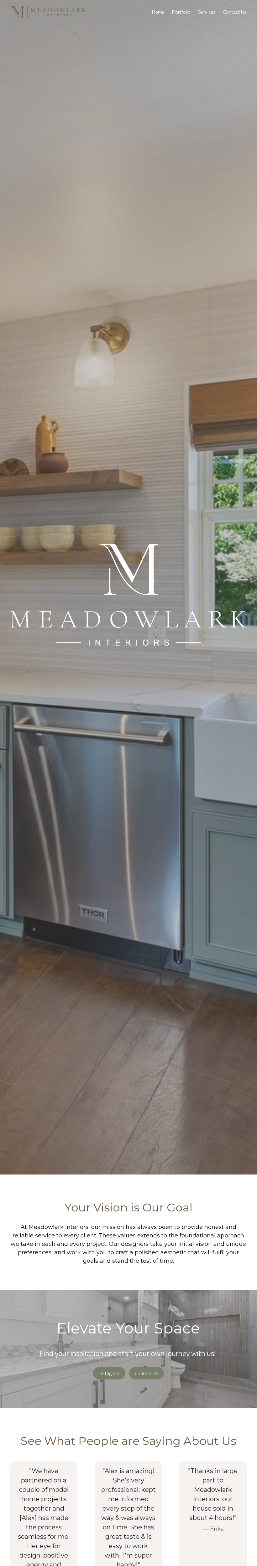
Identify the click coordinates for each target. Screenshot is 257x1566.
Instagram (109, 1370)
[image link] (48, 11)
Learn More (34, 1540)
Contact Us (146, 1370)
